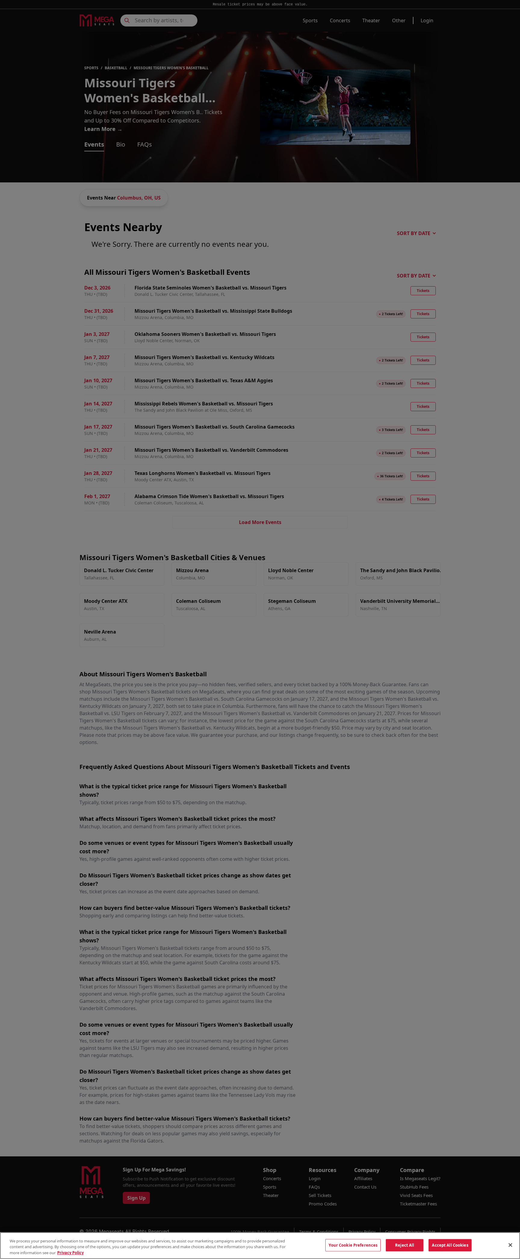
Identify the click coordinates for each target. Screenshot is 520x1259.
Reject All (404, 1245)
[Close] (510, 1244)
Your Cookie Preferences (353, 1245)
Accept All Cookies (450, 1245)
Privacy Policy (70, 1252)
